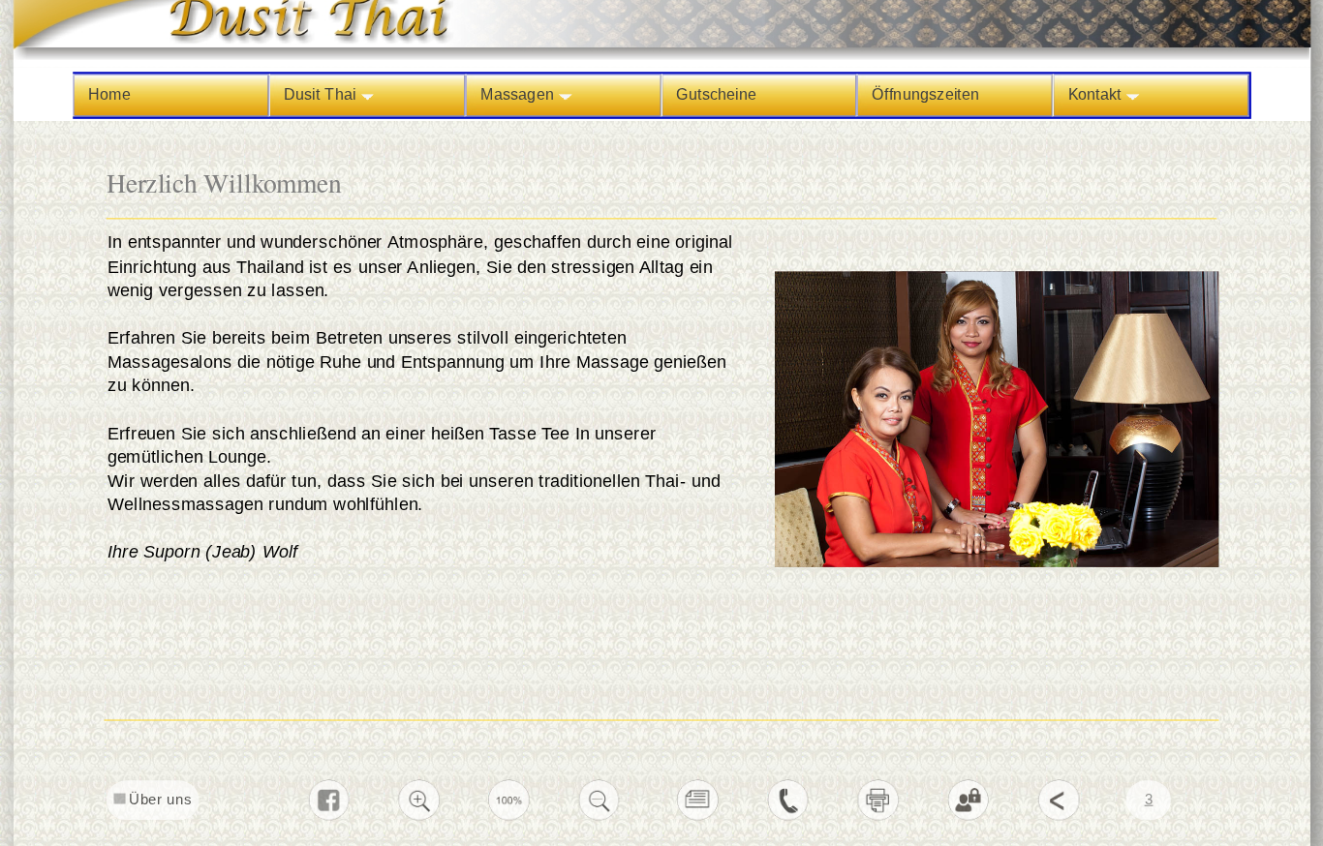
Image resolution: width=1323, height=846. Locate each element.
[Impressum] (788, 817)
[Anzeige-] (599, 817)
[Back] (1058, 817)
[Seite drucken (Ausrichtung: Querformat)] (878, 817)
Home (109, 95)
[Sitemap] (698, 817)
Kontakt (1096, 95)
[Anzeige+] (419, 817)
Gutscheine (715, 95)
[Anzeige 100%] (509, 817)
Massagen (518, 95)
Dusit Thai (322, 95)
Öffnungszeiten (925, 95)
